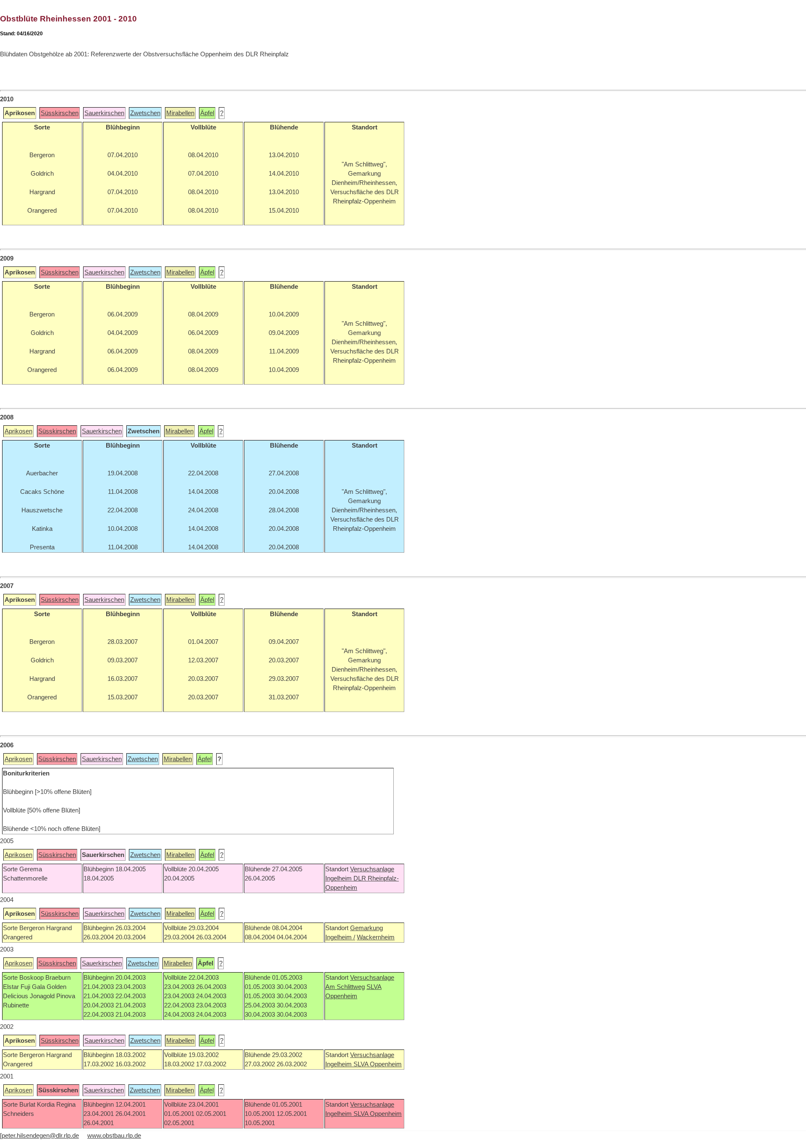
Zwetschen (145, 113)
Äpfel (207, 113)
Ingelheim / (340, 937)
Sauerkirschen (104, 113)
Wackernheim (376, 937)
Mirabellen (180, 113)
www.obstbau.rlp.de (114, 1135)
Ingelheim (339, 878)
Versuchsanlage (372, 869)
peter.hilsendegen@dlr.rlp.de (40, 1135)
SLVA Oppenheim (377, 1064)
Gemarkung (366, 928)
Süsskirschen (60, 113)
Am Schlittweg (345, 987)
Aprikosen (18, 431)
